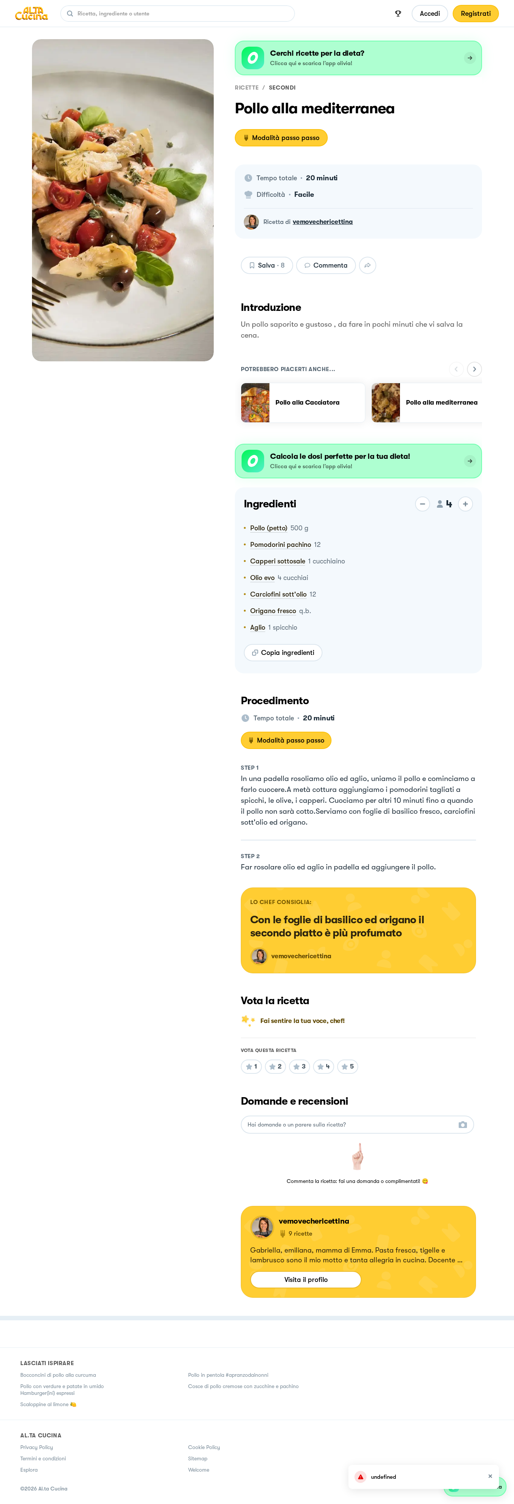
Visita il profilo (306, 1279)
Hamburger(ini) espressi (47, 1393)
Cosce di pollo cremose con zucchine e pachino (243, 1386)
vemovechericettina (323, 221)
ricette (247, 87)
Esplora (29, 1470)
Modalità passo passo (285, 138)
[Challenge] (398, 13)
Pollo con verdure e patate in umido (62, 1386)
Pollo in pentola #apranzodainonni (228, 1375)
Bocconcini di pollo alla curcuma (58, 1375)
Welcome (198, 1470)
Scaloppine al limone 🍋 (48, 1404)
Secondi (282, 87)
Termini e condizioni (43, 1458)
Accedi (430, 13)
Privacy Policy (36, 1447)
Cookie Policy (204, 1447)
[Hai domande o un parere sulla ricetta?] (351, 1125)
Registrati (476, 13)
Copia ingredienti (287, 652)
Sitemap (197, 1458)
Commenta (330, 265)
